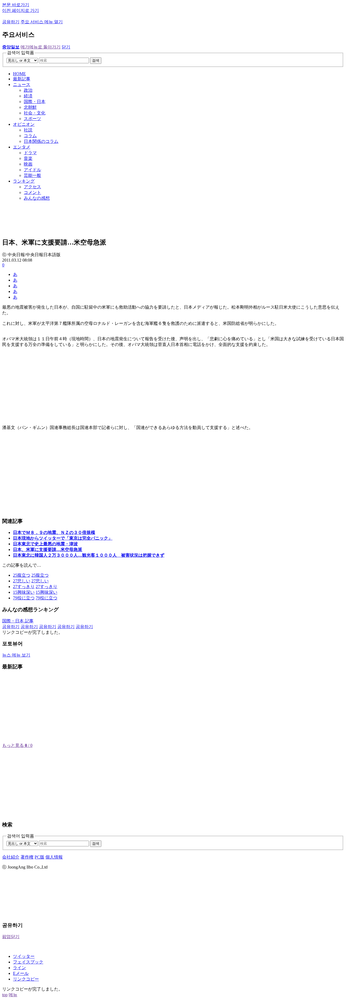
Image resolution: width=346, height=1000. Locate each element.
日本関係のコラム (41, 141)
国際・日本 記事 (18, 621)
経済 (28, 96)
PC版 (39, 857)
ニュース (21, 84)
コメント (32, 192)
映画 (28, 164)
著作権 (27, 857)
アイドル (32, 169)
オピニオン (24, 124)
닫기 (66, 47)
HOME (19, 73)
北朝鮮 (30, 107)
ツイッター (24, 956)
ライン (19, 967)
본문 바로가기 (15, 4)
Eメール (21, 973)
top (5, 994)
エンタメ (21, 147)
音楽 (28, 158)
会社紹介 (10, 857)
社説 (28, 130)
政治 (28, 90)
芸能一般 (32, 175)
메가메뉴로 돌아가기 (41, 47)
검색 (95, 60)
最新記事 (21, 79)
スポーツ (32, 118)
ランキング (24, 181)
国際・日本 (34, 101)
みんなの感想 (37, 198)
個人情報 (54, 857)
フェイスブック (28, 962)
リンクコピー (26, 979)
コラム (30, 135)
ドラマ (30, 152)
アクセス (32, 186)
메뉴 (13, 994)
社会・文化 (34, 113)
